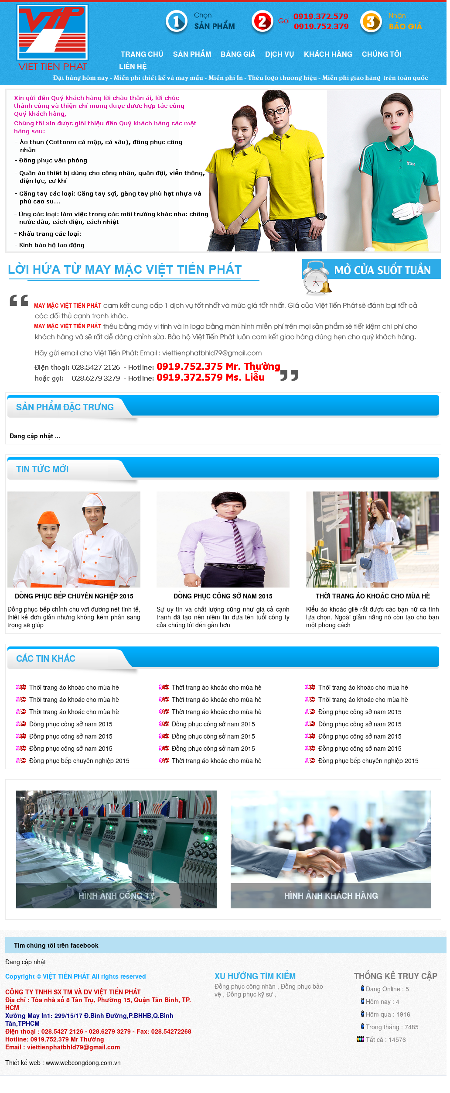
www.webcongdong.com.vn (83, 1062)
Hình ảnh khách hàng (331, 895)
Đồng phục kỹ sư (249, 994)
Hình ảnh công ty (116, 895)
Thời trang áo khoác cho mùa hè (373, 595)
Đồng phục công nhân (245, 986)
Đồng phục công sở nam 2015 (223, 595)
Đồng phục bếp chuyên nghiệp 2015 (74, 595)
